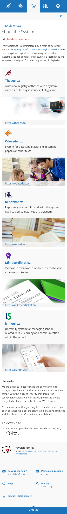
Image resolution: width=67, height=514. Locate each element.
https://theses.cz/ (15, 123)
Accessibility (46, 486)
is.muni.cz (12, 323)
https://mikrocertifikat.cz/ (20, 305)
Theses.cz (12, 81)
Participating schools (52, 471)
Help (10, 483)
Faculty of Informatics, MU (36, 451)
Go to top (33, 509)
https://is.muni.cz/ (16, 370)
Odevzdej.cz (14, 141)
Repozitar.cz (14, 202)
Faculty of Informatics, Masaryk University (36, 49)
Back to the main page (18, 38)
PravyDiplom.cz (11, 25)
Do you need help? (17, 471)
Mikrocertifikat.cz (18, 263)
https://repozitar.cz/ (17, 244)
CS (61, 16)
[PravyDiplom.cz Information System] (3, 39)
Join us (44, 474)
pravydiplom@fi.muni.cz (18, 474)
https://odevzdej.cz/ (17, 183)
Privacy (45, 483)
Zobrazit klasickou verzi (20, 496)
